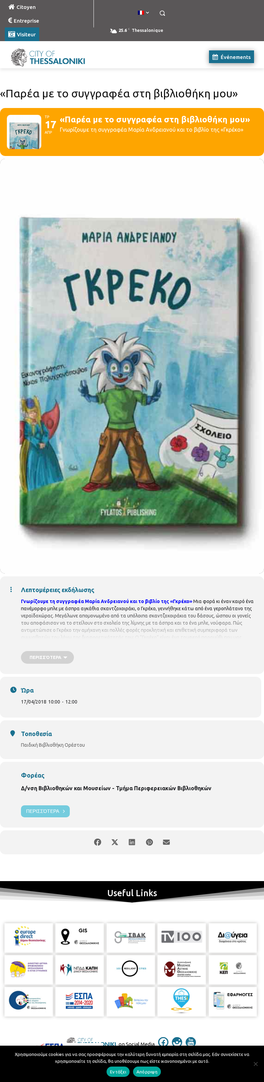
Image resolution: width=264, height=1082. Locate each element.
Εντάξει (118, 1071)
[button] (162, 13)
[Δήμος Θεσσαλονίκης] (51, 56)
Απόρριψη (146, 1071)
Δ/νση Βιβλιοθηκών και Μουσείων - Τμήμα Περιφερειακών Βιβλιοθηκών (116, 788)
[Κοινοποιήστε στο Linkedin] (132, 842)
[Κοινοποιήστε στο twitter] (114, 842)
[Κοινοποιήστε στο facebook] (97, 842)
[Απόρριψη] (255, 1063)
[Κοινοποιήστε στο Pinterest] (149, 842)
